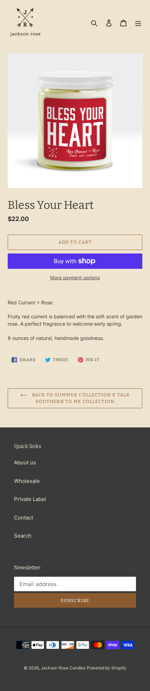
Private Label (30, 499)
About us (25, 462)
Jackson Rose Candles (63, 667)
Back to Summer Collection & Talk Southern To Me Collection (80, 398)
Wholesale (27, 481)
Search (22, 535)
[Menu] (138, 22)
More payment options (75, 277)
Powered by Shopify (106, 667)
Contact (23, 517)
